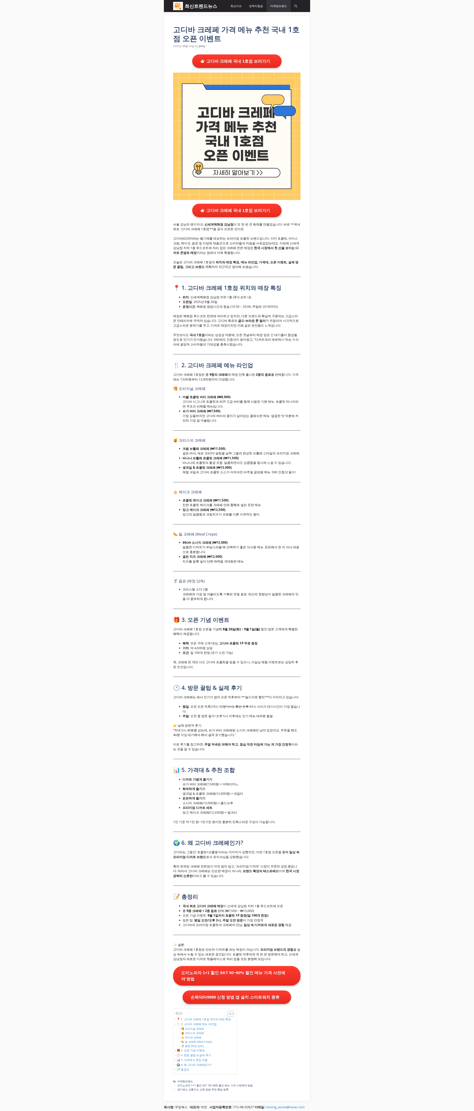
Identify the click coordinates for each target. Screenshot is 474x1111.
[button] (296, 6)
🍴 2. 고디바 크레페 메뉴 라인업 (197, 1024)
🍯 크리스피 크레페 (192, 1033)
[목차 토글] (229, 1014)
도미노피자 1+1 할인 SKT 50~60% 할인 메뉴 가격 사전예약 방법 (233, 975)
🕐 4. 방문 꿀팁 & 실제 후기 (194, 1055)
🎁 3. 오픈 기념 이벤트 (191, 1050)
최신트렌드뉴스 (201, 6)
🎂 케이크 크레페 (191, 1037)
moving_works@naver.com (285, 1107)
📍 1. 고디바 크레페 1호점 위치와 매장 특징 (204, 1019)
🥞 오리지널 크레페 (192, 1028)
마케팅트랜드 (278, 6)
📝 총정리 (183, 1069)
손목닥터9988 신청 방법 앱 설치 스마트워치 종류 (235, 997)
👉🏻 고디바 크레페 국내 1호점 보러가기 (235, 61)
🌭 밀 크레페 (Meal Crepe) (196, 1041)
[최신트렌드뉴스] (178, 6)
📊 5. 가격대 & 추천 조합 (192, 1060)
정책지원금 (256, 6)
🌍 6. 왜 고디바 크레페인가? (194, 1065)
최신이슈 (236, 6)
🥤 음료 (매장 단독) (192, 1046)
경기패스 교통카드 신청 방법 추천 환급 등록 (202, 1089)
